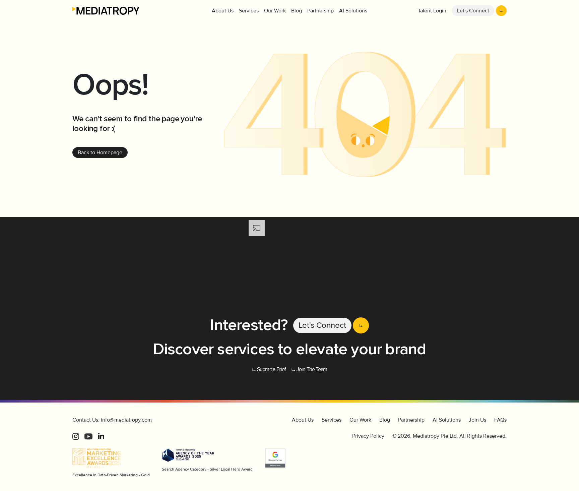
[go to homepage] (105, 11)
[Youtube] (88, 436)
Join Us (477, 420)
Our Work (275, 10)
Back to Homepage (100, 152)
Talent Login (432, 10)
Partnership (320, 10)
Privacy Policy (368, 436)
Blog (296, 10)
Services (249, 10)
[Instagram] (75, 436)
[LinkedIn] (101, 436)
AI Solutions (353, 10)
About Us (223, 10)
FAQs (500, 420)
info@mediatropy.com (126, 420)
